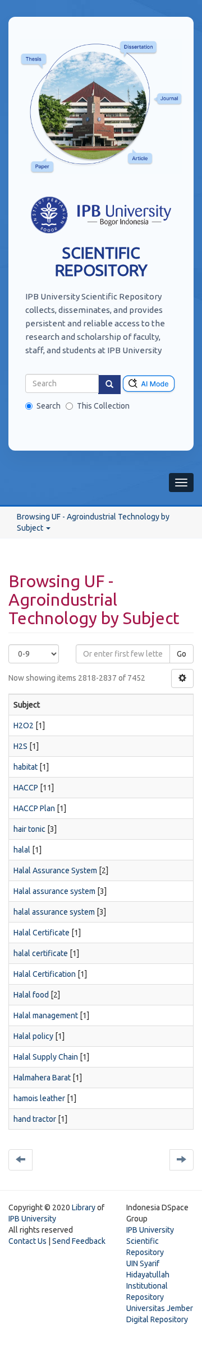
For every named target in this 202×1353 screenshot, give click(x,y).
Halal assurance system (54, 891)
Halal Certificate (41, 932)
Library (83, 1207)
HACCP (25, 787)
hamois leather (39, 1098)
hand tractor (34, 1119)
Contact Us (27, 1241)
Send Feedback (78, 1241)
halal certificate (40, 953)
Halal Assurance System (55, 870)
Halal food (31, 994)
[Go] (109, 384)
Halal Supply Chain (45, 1056)
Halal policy (33, 1036)
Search (48, 405)
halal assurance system (54, 911)
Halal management (45, 1015)
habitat (25, 766)
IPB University (32, 1218)
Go (181, 653)
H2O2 (23, 725)
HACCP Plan (34, 808)
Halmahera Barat (42, 1077)
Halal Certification (44, 974)
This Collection (103, 405)
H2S (20, 746)
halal (21, 849)
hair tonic (29, 829)
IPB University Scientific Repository (150, 1241)
